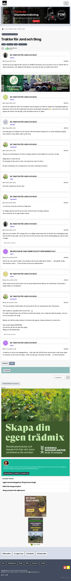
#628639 (66, 257)
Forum (6, 28)
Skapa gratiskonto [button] (8, 473)
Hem (3, 563)
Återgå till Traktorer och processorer (11, 383)
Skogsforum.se (4, 570)
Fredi (12, 276)
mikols (12, 99)
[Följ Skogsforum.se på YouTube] (64, 567)
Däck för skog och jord (12, 486)
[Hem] (2, 29)
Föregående (58, 377)
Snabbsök (16, 473)
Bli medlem (7, 553)
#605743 (66, 150)
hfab (12, 179)
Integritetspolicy (12, 563)
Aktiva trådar (42, 553)
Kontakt (43, 563)
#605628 (66, 61)
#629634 (66, 349)
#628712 (66, 280)
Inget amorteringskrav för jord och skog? (19, 482)
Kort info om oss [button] (25, 473)
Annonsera (35, 563)
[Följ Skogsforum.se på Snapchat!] (68, 567)
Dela (12, 363)
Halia (12, 254)
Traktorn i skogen (21, 28)
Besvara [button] (5, 363)
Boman (13, 57)
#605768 (66, 230)
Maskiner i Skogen (13, 28)
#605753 (66, 202)
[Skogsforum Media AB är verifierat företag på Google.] (26, 570)
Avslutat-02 (13, 147)
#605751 (66, 182)
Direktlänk (7, 370)
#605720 (66, 128)
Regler (20, 563)
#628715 (66, 302)
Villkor (27, 563)
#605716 (66, 103)
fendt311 (13, 124)
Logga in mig (19, 553)
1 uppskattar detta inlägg (10, 242)
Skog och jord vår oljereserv (14, 490)
